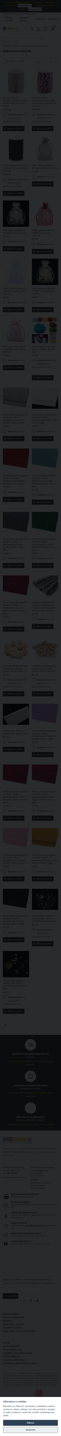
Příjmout (30, 1423)
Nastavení (30, 1430)
